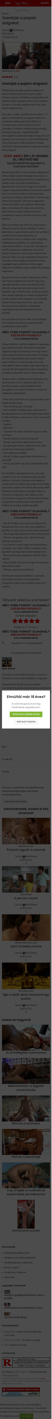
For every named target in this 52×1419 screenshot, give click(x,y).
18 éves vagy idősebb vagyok (26, 714)
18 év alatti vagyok (26, 722)
